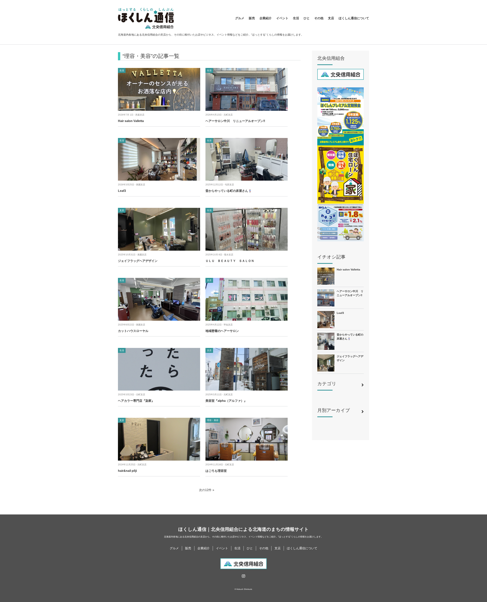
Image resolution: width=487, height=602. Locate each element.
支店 (331, 18)
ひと (307, 18)
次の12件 (205, 490)
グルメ (239, 18)
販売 (252, 18)
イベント (282, 18)
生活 (296, 18)
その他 (318, 18)
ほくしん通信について (354, 18)
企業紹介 (265, 18)
